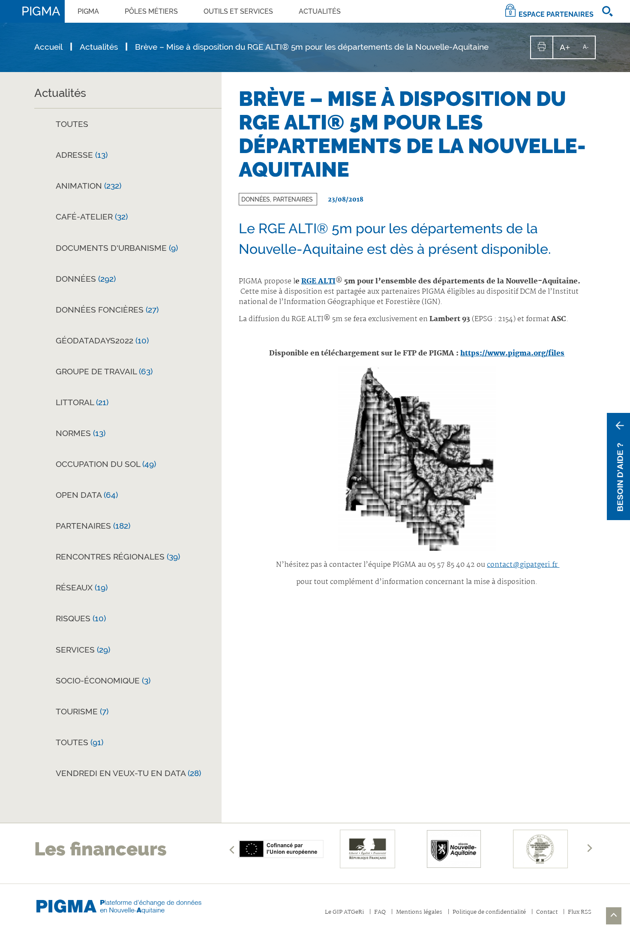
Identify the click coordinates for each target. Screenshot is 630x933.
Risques (81, 618)
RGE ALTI (318, 281)
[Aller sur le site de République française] (367, 849)
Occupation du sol (106, 464)
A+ (568, 50)
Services (83, 649)
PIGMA (88, 11)
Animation (88, 185)
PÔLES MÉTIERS (151, 11)
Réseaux (82, 587)
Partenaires (93, 525)
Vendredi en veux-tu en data (128, 773)
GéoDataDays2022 (102, 340)
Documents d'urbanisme (117, 248)
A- (589, 51)
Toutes (72, 124)
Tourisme (82, 711)
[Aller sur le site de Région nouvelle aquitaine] (454, 849)
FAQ (380, 912)
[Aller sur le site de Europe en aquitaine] (281, 849)
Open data (87, 495)
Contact (547, 912)
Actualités (320, 11)
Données (86, 278)
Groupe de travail (104, 371)
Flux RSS (579, 912)
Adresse (82, 155)
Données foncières (107, 309)
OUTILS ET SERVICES (238, 11)
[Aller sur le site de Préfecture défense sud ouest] (540, 849)
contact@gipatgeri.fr (523, 565)
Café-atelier (92, 216)
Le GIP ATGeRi (344, 912)
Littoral (82, 402)
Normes (80, 433)
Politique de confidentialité (489, 912)
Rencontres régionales (118, 556)
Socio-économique (103, 680)
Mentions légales (419, 912)
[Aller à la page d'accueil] (126, 904)
